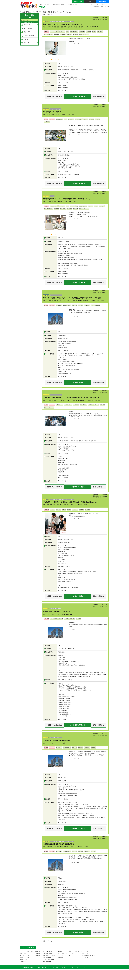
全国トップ (22, 9)
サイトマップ (84, 957)
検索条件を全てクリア (29, 22)
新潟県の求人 (38, 951)
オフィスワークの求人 (48, 953)
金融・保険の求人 (47, 961)
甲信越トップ (28, 9)
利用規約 (38, 967)
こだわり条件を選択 (29, 35)
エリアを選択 (27, 24)
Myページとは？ (62, 955)
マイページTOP (105, 6)
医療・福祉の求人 (47, 957)
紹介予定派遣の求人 (25, 955)
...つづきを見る (75, 43)
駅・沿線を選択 (28, 28)
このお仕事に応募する (77, 96)
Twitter (70, 955)
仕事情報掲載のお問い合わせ (88, 955)
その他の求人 (23, 961)
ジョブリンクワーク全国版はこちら (99, 5)
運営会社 (22, 967)
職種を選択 (27, 32)
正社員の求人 (23, 953)
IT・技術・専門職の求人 (48, 959)
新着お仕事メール (62, 957)
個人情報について (30, 967)
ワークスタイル (85, 951)
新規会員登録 (96, 6)
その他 (26, 39)
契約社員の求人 (24, 959)
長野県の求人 (38, 955)
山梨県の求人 (38, 953)
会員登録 (60, 951)
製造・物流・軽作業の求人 (49, 951)
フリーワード (27, 42)
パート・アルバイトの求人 (26, 951)
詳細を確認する (98, 96)
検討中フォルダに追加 (54, 96)
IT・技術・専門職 (24, 20)
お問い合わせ (84, 953)
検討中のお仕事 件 (116, 967)
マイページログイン (62, 953)
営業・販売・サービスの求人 (49, 955)
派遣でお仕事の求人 (25, 957)
